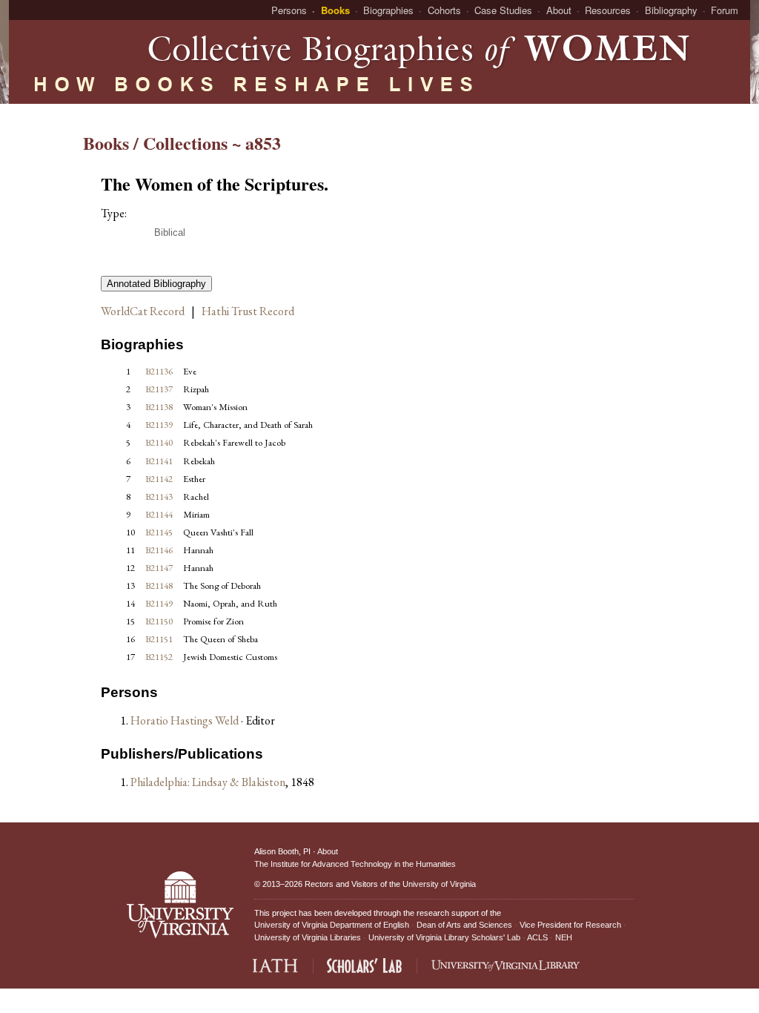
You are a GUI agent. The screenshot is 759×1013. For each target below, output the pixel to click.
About (558, 10)
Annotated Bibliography (156, 283)
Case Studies (503, 10)
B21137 (159, 389)
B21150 (159, 621)
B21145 (159, 532)
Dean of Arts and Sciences (464, 924)
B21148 (159, 585)
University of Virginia (439, 884)
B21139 (159, 424)
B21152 (159, 656)
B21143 (159, 496)
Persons (289, 10)
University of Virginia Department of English (331, 924)
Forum (724, 10)
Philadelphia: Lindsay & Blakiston (207, 782)
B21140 (159, 442)
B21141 (159, 461)
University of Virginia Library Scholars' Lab (444, 937)
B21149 (159, 603)
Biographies (388, 10)
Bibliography (671, 10)
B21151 (159, 639)
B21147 (159, 567)
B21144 (159, 514)
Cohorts (444, 10)
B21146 (159, 550)
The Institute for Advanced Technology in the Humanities (355, 863)
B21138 (159, 406)
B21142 (159, 478)
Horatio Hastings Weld (185, 720)
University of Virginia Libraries (307, 937)
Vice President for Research (570, 924)
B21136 (159, 371)
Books (335, 10)
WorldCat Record (143, 311)
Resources (608, 10)
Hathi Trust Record (248, 311)
